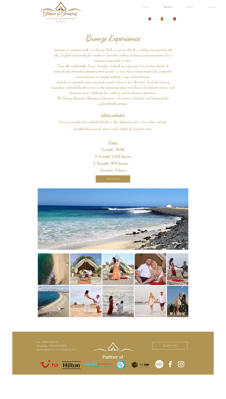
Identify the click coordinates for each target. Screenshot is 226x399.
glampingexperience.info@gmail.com (56, 349)
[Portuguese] (176, 19)
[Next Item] (183, 285)
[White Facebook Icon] (170, 364)
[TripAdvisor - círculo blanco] (159, 364)
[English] (152, 19)
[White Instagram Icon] (181, 364)
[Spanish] (164, 19)
